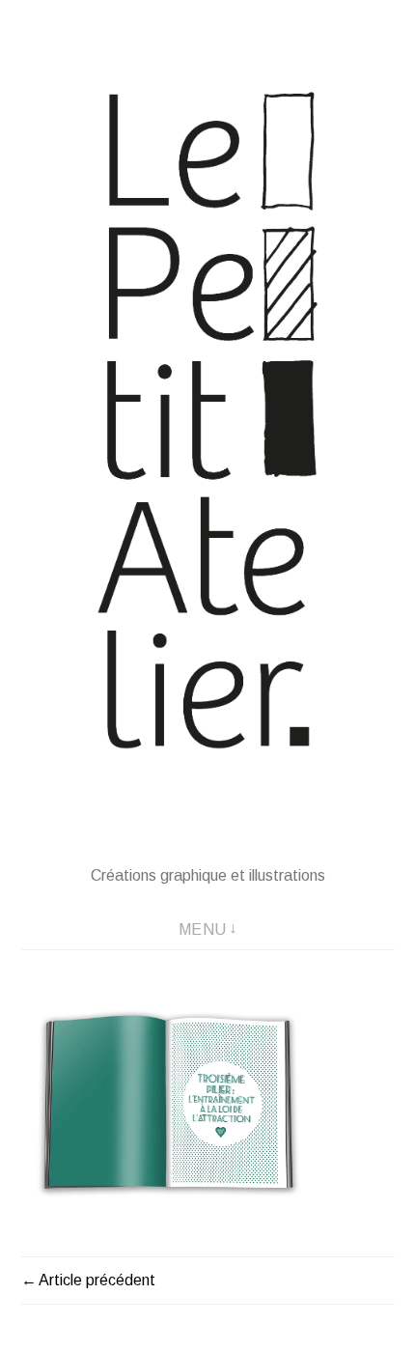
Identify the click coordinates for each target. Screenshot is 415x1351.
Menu (203, 929)
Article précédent (97, 1280)
